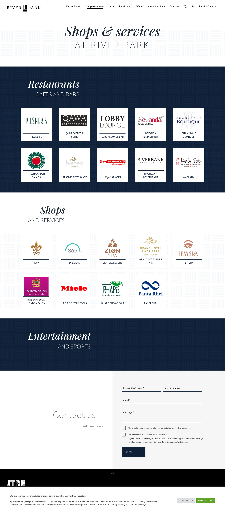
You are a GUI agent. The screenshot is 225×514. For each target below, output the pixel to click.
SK (192, 6)
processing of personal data (155, 428)
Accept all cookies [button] (205, 500)
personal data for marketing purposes (171, 438)
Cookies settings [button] (186, 500)
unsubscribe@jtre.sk (178, 442)
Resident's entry (207, 6)
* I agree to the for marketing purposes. (159, 428)
